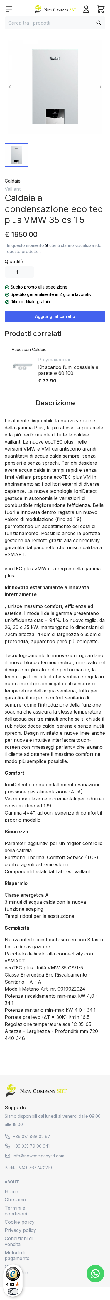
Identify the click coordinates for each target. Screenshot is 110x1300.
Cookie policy (20, 1222)
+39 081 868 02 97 (31, 1136)
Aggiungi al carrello (55, 316)
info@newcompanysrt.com (38, 1155)
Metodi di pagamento (17, 1255)
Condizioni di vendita (19, 1241)
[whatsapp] (95, 1273)
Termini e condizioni (16, 1211)
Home (11, 1191)
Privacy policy (20, 1230)
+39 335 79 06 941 (31, 1146)
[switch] (13, 1291)
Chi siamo (15, 1200)
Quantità (14, 261)
